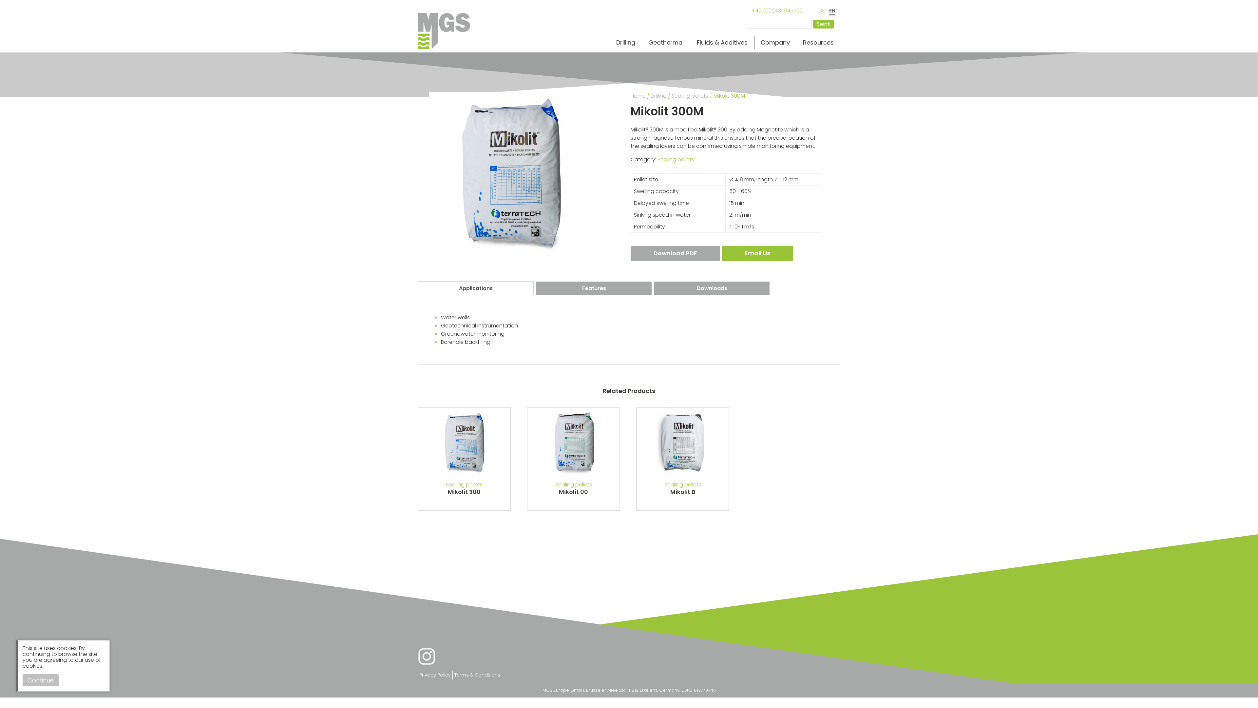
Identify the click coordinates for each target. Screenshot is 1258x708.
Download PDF (675, 253)
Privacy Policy (435, 675)
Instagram (427, 656)
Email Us (757, 253)
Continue (41, 680)
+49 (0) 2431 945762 (777, 10)
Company (775, 42)
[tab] (476, 288)
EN (832, 10)
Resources (818, 42)
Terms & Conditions (477, 675)
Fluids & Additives (722, 42)
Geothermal (666, 42)
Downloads (712, 288)
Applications (476, 288)
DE (822, 10)
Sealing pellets (690, 96)
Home (638, 96)
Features (594, 288)
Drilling (625, 42)
